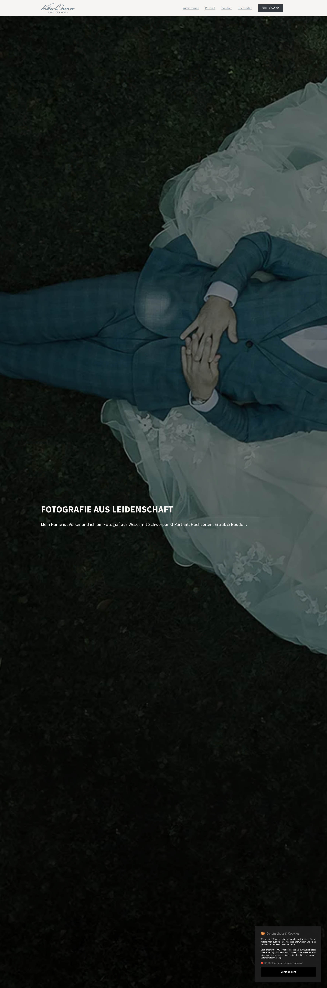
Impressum (298, 963)
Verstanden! (288, 971)
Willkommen (191, 8)
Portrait (210, 8)
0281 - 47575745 (271, 8)
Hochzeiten (245, 8)
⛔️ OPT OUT (266, 963)
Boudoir (226, 8)
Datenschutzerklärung (282, 963)
